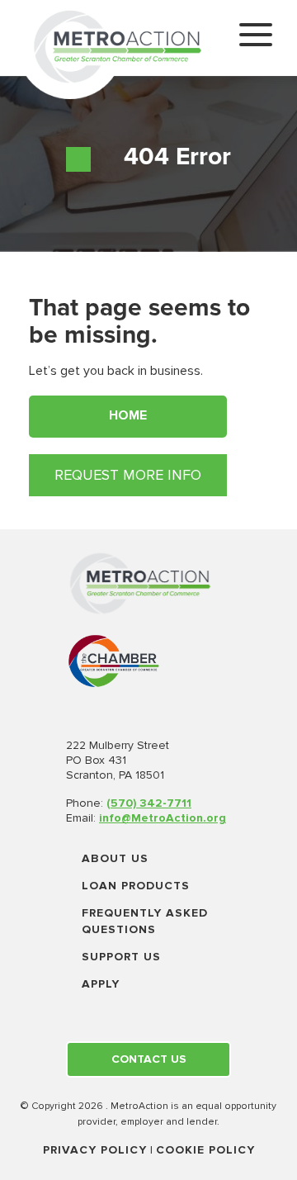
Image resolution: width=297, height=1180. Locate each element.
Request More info (127, 475)
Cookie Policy (205, 1150)
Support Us (121, 957)
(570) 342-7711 (148, 803)
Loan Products (136, 886)
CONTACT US (148, 1059)
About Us (115, 858)
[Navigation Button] (255, 38)
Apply (101, 984)
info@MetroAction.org (162, 818)
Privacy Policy (95, 1150)
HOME (128, 415)
